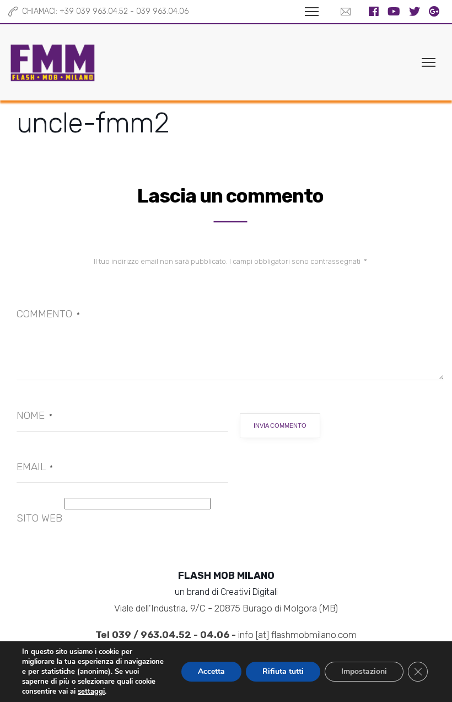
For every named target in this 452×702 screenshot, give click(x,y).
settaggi (91, 691)
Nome (34, 415)
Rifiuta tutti (283, 671)
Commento (48, 313)
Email (35, 466)
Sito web (39, 518)
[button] (343, 11)
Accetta (211, 671)
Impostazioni (364, 671)
